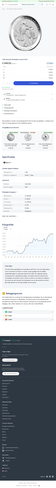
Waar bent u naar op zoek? (28, 4)
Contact (4, 440)
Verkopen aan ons (6, 383)
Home (3, 8)
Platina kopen (5, 410)
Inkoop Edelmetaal (9, 450)
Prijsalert (50, 63)
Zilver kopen (5, 404)
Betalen (3, 431)
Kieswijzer (4, 394)
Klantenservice (5, 429)
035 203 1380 (51, 1)
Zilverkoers (4, 386)
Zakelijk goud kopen (6, 418)
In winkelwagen (33, 83)
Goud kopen (5, 407)
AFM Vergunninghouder (10, 457)
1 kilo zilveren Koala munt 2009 (28, 144)
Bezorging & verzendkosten (8, 426)
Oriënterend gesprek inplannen (9, 416)
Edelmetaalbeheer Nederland (11, 447)
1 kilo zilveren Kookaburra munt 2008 (45, 144)
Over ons (4, 434)
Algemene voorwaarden (21, 485)
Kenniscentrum (5, 397)
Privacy (30, 485)
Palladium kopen (5, 413)
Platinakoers (5, 391)
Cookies (35, 485)
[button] (4, 140)
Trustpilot (7, 460)
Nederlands (6, 468)
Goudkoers (4, 389)
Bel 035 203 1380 (10, 360)
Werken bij (4, 437)
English (5, 471)
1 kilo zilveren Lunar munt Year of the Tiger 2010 (10, 144)
